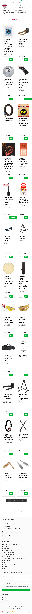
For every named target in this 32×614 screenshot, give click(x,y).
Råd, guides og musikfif (8, 554)
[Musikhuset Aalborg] (5, 6)
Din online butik (5, 566)
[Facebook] (2, 536)
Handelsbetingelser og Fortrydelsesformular (13, 558)
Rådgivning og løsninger (8, 552)
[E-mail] (16, 579)
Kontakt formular (6, 562)
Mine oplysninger (6, 599)
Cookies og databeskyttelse (9, 564)
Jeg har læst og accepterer (17, 586)
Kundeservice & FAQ (7, 560)
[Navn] (16, 576)
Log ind (3, 601)
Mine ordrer (5, 597)
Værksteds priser (6, 556)
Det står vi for (5, 546)
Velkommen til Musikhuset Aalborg (11, 544)
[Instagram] (9, 536)
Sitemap (4, 568)
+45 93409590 (8, 528)
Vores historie (5, 548)
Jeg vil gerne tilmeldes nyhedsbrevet (15, 583)
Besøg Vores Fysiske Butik (8, 550)
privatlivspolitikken (23, 586)
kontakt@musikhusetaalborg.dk (13, 533)
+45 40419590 (16, 528)
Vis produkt (28, 99)
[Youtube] (6, 536)
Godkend (16, 590)
